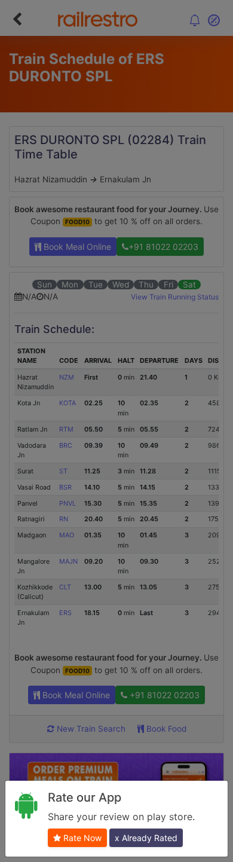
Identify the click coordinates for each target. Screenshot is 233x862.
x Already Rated (146, 838)
